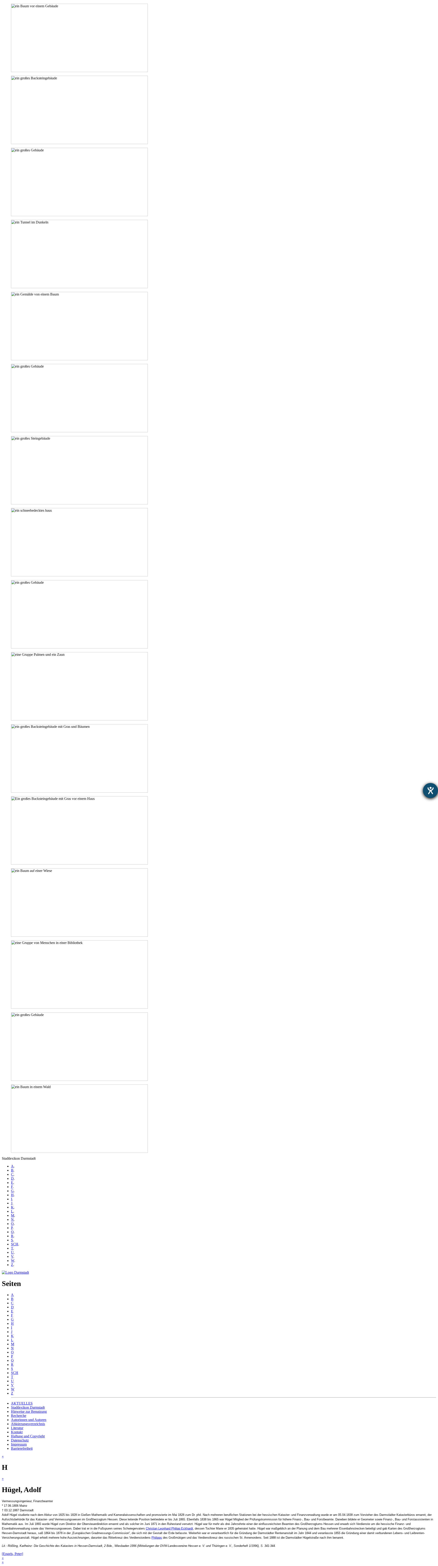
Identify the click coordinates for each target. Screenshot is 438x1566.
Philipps (156, 1537)
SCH (14, 1244)
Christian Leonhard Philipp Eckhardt (169, 1528)
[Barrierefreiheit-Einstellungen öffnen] (430, 790)
